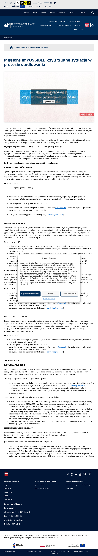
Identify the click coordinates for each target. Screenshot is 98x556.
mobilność (77, 25)
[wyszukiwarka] (92, 12)
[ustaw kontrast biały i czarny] (22, 3)
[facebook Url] (68, 474)
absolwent (52, 13)
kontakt (38, 6)
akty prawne (8, 492)
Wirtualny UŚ (8, 499)
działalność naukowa (63, 25)
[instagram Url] (72, 474)
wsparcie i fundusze (74, 21)
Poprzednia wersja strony (34, 551)
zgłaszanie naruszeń (42, 488)
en (50, 6)
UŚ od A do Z (8, 488)
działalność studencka (45, 25)
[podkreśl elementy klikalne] (55, 3)
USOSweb (7, 496)
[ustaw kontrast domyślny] (11, 3)
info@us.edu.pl (16, 520)
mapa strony (8, 485)
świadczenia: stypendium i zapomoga (78, 485)
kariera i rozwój (78, 29)
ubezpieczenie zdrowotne (74, 481)
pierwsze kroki (53, 21)
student (35, 13)
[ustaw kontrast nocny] (14, 3)
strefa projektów (11, 6)
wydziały (71, 13)
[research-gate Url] (89, 474)
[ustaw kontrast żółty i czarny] (29, 3)
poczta (30, 6)
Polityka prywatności (9, 551)
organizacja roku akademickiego (46, 481)
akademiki (69, 488)
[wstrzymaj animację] (51, 3)
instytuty (82, 13)
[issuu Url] (85, 474)
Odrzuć (50, 294)
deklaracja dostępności (11, 481)
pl (46, 6)
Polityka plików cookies (49, 299)
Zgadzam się (49, 102)
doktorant (43, 13)
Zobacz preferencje (69, 294)
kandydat (26, 13)
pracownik (62, 13)
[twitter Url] (76, 474)
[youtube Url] (80, 474)
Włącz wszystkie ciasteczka (30, 294)
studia (62, 21)
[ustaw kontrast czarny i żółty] (25, 3)
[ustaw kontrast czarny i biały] (18, 3)
